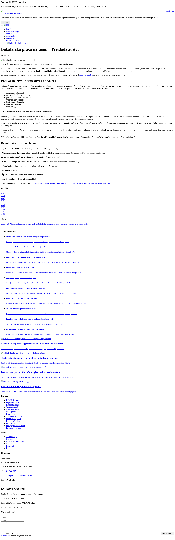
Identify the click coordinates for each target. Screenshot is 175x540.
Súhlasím (5, 22)
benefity (64, 224)
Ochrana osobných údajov (11, 13)
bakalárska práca (54, 224)
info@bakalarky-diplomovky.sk (19, 475)
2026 (3, 193)
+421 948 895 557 (11, 471)
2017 (3, 214)
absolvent (5, 224)
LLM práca (10, 414)
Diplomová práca (13, 402)
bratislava (72, 224)
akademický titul (24, 224)
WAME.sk (5, 536)
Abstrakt (13, 224)
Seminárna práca (13, 407)
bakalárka (42, 224)
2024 (3, 198)
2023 (3, 200)
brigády (80, 224)
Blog (8, 448)
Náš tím (9, 439)
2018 (3, 212)
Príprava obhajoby (13, 428)
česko (86, 224)
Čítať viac (169, 11)
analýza (34, 224)
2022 (3, 202)
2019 (3, 209)
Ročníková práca (13, 421)
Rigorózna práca (12, 405)
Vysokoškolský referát (15, 416)
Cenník (9, 443)
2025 (3, 195)
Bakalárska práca (13, 400)
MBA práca (11, 412)
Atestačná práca (12, 409)
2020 (3, 207)
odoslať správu (167, 534)
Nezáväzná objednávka (15, 441)
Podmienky (10, 446)
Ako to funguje (12, 437)
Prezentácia (10, 423)
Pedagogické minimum (15, 425)
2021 (3, 205)
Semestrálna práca (13, 419)
